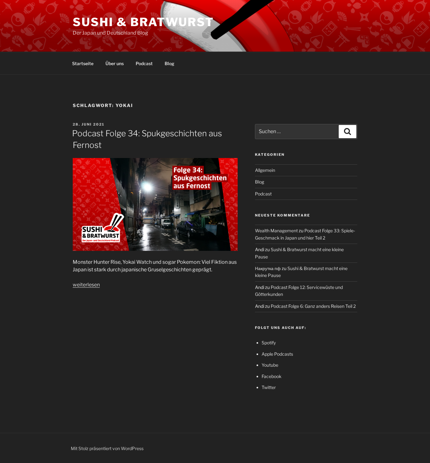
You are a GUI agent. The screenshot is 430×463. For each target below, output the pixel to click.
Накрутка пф (268, 268)
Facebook (271, 376)
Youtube (270, 365)
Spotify (269, 342)
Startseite (82, 63)
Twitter (269, 387)
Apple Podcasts (277, 354)
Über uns (114, 63)
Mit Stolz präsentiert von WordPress (107, 448)
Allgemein (265, 170)
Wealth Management (276, 230)
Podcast (144, 63)
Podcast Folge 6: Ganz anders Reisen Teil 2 (313, 306)
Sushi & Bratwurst (143, 22)
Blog (169, 63)
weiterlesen (86, 285)
